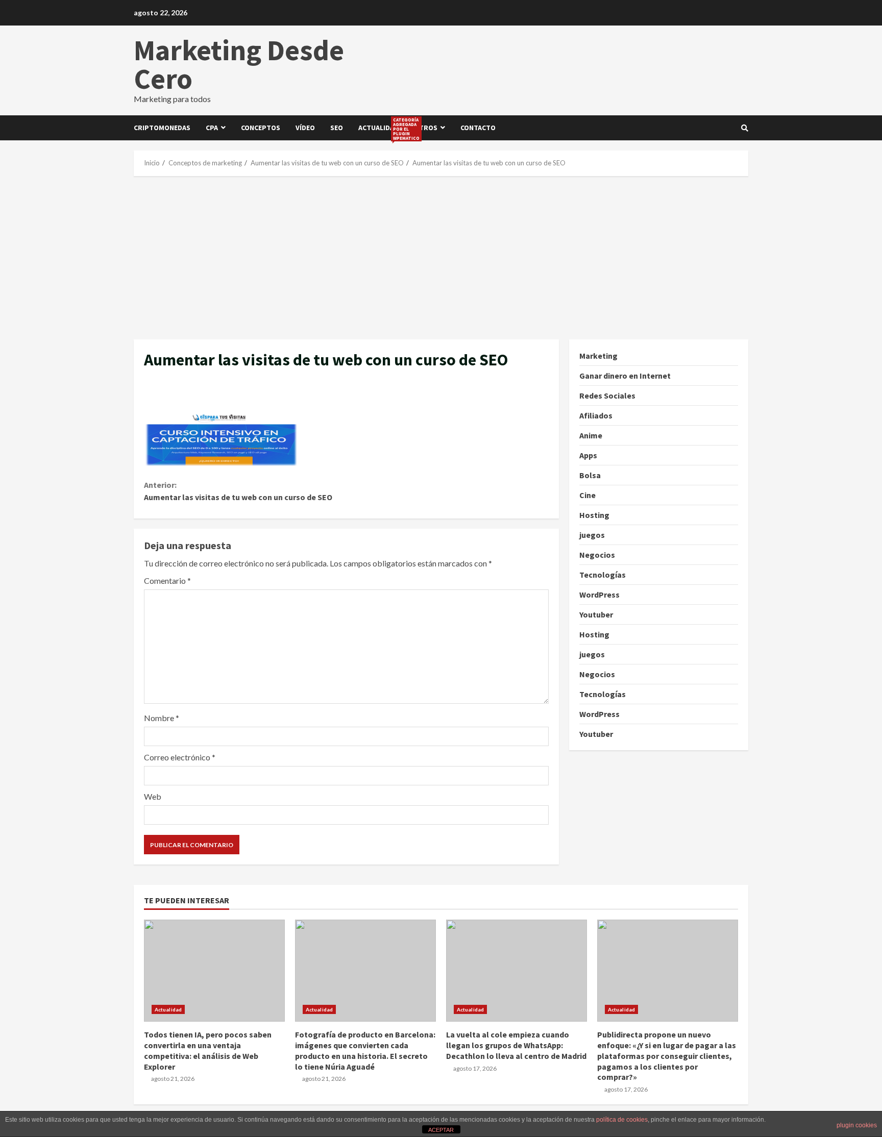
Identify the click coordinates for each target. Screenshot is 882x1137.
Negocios (597, 555)
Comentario (167, 580)
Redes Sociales (607, 395)
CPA (212, 127)
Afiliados (595, 415)
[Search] (744, 128)
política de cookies (622, 1119)
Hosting (594, 515)
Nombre (161, 718)
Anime (590, 435)
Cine (587, 495)
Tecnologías (602, 575)
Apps (588, 455)
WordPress (599, 594)
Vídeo (305, 127)
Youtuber (596, 614)
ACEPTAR (441, 1130)
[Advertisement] (441, 257)
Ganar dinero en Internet (625, 375)
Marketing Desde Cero (239, 64)
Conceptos (260, 127)
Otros (425, 127)
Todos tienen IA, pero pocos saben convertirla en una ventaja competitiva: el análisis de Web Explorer (214, 971)
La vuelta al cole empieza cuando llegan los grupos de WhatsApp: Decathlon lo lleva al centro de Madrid (516, 971)
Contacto (478, 127)
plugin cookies (857, 1125)
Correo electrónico (179, 757)
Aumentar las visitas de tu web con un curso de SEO (238, 491)
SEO (336, 127)
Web (152, 796)
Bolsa (590, 475)
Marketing (598, 356)
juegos (592, 535)
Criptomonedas (162, 127)
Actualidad (382, 128)
